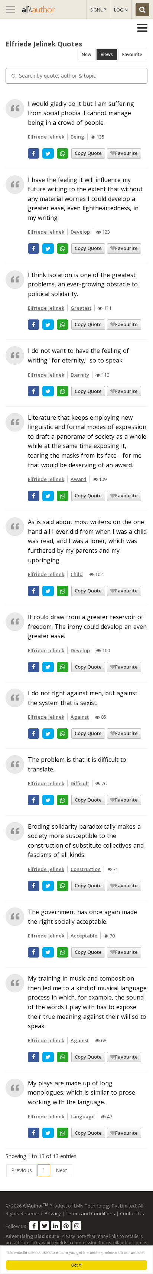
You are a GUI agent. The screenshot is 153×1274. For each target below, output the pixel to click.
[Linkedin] (55, 1225)
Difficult (80, 783)
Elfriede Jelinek (46, 136)
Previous (21, 1170)
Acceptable (84, 935)
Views (107, 54)
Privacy (53, 1213)
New (86, 54)
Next (61, 1170)
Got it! (76, 1265)
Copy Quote (88, 153)
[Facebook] (33, 1225)
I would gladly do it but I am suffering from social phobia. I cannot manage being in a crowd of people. (81, 113)
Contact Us (132, 1213)
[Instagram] (76, 1225)
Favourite (132, 54)
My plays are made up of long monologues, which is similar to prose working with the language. (81, 1092)
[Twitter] (44, 1225)
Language (83, 1116)
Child (77, 574)
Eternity (80, 374)
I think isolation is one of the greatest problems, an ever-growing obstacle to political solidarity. (83, 284)
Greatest (81, 308)
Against (80, 717)
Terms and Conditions (90, 1213)
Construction (86, 869)
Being (77, 136)
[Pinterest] (66, 1225)
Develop (80, 231)
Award (79, 479)
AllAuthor (35, 1205)
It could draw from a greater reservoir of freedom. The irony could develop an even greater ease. (87, 626)
